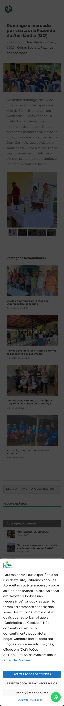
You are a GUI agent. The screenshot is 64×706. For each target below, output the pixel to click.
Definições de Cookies (32, 692)
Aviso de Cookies (17, 660)
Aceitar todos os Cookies (32, 674)
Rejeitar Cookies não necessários (32, 683)
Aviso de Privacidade (30, 699)
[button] (56, 697)
